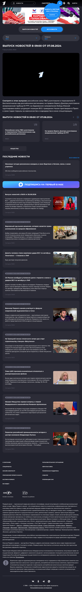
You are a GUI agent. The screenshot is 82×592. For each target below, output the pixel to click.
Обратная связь (47, 466)
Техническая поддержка (50, 471)
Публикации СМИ (47, 479)
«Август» (19, 525)
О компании (7, 462)
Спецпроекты (7, 466)
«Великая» (13, 527)
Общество (14, 148)
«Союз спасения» (49, 525)
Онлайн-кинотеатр (9, 471)
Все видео (6, 483)
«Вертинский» (22, 527)
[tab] (30, 29)
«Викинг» (69, 525)
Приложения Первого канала (12, 475)
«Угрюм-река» (60, 525)
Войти (74, 3)
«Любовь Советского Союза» (32, 525)
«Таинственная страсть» (36, 527)
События (45, 475)
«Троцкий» (6, 527)
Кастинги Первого (8, 479)
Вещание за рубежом (28, 496)
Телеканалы (20, 557)
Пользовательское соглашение (52, 462)
